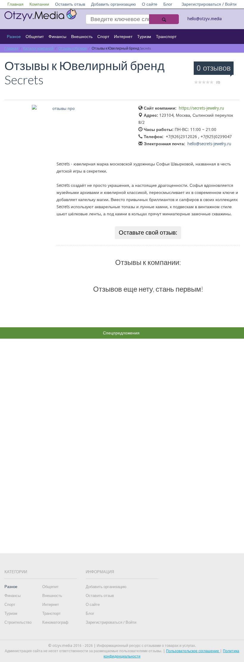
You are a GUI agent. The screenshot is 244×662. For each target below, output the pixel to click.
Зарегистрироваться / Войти (209, 4)
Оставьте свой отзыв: (148, 232)
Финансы (57, 36)
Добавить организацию (113, 4)
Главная (15, 4)
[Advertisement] (122, 435)
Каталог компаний (38, 48)
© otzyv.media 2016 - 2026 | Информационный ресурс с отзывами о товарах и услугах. (122, 646)
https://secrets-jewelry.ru (201, 108)
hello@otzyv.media (204, 18)
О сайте (149, 4)
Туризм (144, 36)
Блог (167, 4)
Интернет (123, 36)
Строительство (18, 622)
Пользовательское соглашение (193, 651)
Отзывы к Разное (72, 48)
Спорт (103, 36)
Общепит (35, 36)
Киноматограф (55, 622)
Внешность (82, 36)
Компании (39, 4)
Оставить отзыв (70, 4)
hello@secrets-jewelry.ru (209, 143)
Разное (14, 36)
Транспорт (166, 36)
